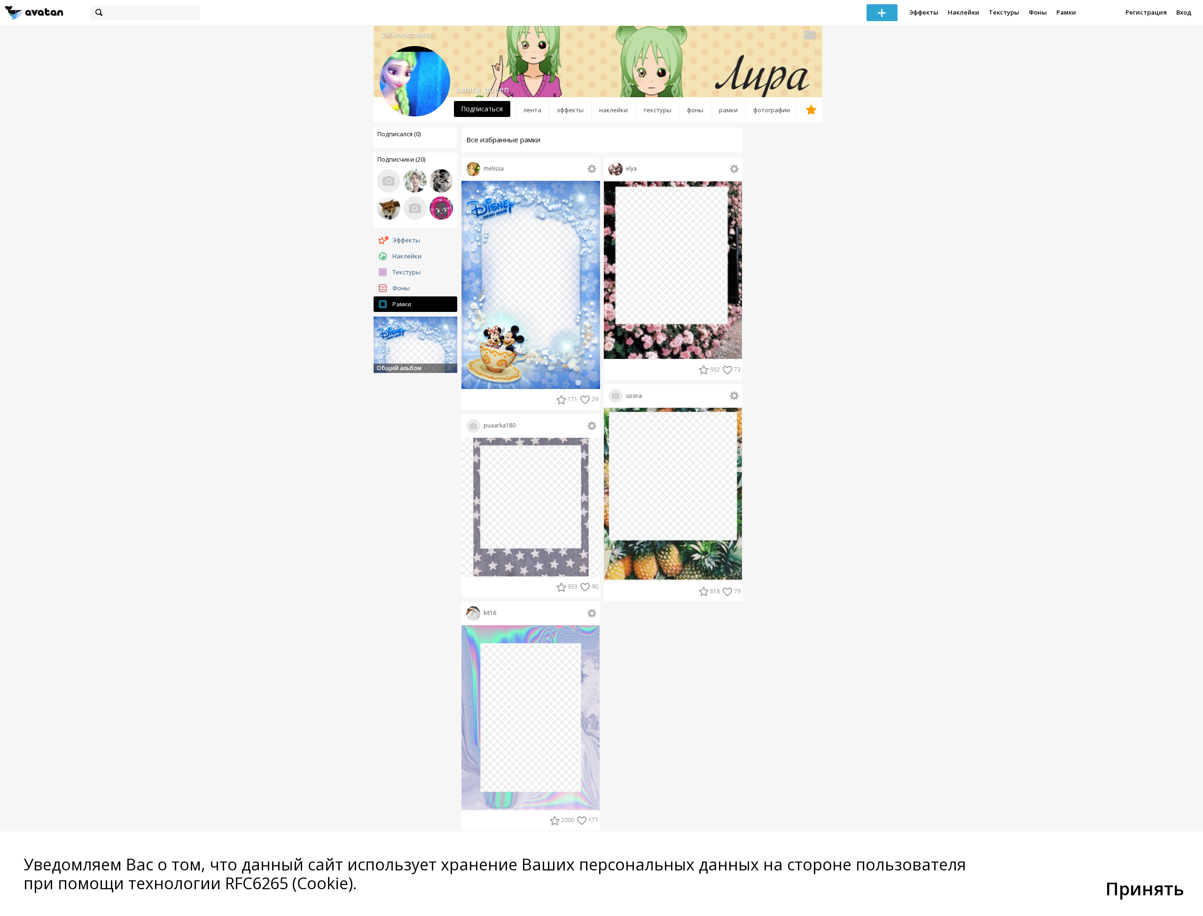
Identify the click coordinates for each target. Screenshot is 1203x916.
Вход (1183, 12)
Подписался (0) (399, 134)
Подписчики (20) (401, 159)
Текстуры (1004, 12)
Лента (532, 110)
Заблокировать (407, 34)
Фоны (1038, 12)
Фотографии (771, 110)
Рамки (1066, 12)
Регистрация (1146, 12)
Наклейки (963, 12)
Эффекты (923, 12)
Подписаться (482, 108)
